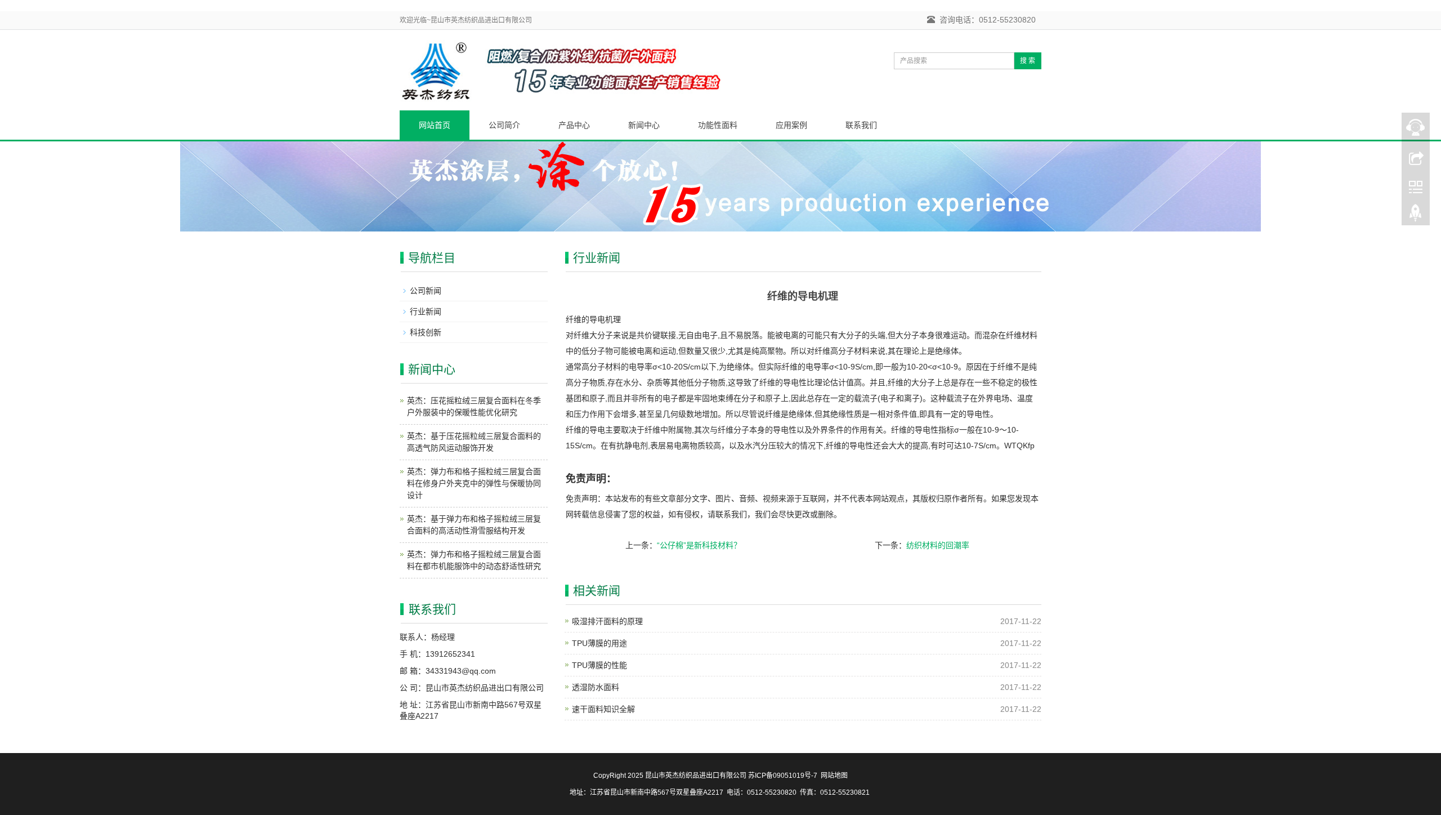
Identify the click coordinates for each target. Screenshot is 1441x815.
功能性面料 (717, 125)
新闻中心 (644, 125)
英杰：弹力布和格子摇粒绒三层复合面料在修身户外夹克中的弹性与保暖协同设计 (474, 483)
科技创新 (425, 332)
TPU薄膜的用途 (599, 643)
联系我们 (861, 125)
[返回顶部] (1416, 216)
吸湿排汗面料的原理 (607, 621)
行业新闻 (425, 311)
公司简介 (504, 125)
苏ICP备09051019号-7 (782, 776)
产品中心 (574, 125)
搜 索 (1027, 61)
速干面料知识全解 (603, 709)
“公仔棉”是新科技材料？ (699, 545)
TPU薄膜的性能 (599, 665)
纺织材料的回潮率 (937, 545)
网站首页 (434, 125)
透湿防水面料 (595, 687)
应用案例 (791, 125)
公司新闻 (425, 290)
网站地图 (834, 776)
